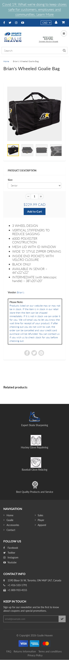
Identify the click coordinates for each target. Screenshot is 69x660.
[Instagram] (16, 22)
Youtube (11, 562)
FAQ (8, 651)
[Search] (64, 50)
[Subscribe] (62, 619)
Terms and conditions (50, 651)
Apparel (42, 524)
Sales (40, 515)
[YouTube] (22, 22)
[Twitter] (10, 22)
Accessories (13, 524)
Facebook (12, 547)
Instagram (12, 557)
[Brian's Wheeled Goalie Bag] (34, 113)
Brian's (20, 292)
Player (41, 520)
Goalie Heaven (45, 635)
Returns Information (25, 651)
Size (10, 179)
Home (6, 61)
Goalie (10, 520)
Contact (11, 529)
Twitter (11, 552)
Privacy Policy (35, 655)
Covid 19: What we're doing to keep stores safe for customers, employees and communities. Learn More (34, 9)
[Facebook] (4, 22)
